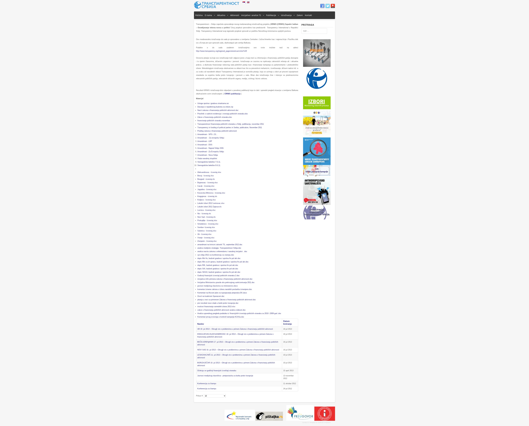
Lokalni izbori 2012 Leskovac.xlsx (210, 203)
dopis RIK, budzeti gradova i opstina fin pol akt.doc (217, 265)
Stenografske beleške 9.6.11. (209, 165)
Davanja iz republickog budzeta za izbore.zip (215, 107)
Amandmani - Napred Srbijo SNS (210, 148)
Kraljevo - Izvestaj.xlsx (206, 200)
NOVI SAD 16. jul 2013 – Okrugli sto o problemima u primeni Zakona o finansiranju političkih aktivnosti (238, 350)
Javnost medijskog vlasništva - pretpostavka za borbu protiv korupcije (225, 376)
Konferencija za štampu (206, 383)
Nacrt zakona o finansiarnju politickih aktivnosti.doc (217, 110)
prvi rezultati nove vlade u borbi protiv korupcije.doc (217, 303)
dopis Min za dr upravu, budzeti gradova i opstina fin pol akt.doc (223, 262)
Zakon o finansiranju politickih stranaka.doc (214, 117)
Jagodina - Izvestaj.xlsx (206, 189)
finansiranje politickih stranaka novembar (213, 121)
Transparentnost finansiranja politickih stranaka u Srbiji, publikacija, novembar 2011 (230, 124)
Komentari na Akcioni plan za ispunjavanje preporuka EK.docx (222, 293)
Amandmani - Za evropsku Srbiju (210, 138)
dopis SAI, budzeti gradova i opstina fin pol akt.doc (217, 269)
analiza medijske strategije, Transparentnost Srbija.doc (219, 248)
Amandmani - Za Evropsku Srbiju (210, 152)
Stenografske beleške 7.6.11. (209, 162)
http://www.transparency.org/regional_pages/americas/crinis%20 (221, 51)
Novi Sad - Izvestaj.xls (206, 217)
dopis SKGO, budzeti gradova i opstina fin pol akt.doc (218, 272)
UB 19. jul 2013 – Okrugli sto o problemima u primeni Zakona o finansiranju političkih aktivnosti (235, 329)
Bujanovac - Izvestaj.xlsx (207, 183)
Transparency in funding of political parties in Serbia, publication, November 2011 (229, 127)
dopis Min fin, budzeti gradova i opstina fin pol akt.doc (219, 258)
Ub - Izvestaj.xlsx (204, 234)
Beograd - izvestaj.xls (206, 179)
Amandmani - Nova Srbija (207, 155)
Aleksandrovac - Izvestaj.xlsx (209, 172)
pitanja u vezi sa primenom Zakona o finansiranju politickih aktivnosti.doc (226, 300)
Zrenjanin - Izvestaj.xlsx (207, 241)
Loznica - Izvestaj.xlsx (206, 210)
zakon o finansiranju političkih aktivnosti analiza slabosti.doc (221, 310)
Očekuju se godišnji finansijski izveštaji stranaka (216, 371)
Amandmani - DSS (204, 145)
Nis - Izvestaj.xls (204, 214)
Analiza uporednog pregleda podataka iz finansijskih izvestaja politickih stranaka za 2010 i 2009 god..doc (239, 313)
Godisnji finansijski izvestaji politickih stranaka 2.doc (218, 275)
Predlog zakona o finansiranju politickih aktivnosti (217, 131)
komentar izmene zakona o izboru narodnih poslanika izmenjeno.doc (224, 289)
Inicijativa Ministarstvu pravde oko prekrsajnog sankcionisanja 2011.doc (226, 282)
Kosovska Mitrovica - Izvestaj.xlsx (211, 193)
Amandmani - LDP (204, 141)
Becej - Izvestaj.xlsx (205, 176)
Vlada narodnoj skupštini (207, 158)
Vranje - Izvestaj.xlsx (205, 238)
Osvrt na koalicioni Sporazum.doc (210, 296)
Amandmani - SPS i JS (206, 134)
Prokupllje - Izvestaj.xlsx (207, 220)
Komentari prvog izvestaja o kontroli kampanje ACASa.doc (220, 317)
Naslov (200, 324)
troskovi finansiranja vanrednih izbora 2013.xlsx (216, 306)
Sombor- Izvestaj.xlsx (206, 227)
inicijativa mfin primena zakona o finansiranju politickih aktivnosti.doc (225, 279)
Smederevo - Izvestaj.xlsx (207, 224)
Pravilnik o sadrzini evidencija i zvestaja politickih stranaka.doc (222, 114)
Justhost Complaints (324, 422)
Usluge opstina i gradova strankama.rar (213, 103)
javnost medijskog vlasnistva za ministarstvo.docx (217, 286)
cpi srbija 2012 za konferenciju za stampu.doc (215, 255)
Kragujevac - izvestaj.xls (207, 196)
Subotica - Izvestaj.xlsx (206, 231)
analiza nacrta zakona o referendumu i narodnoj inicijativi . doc (222, 251)
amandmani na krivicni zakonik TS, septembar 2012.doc (219, 245)
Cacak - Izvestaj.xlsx (205, 186)
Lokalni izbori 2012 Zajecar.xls (209, 207)
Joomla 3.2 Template (308, 422)
